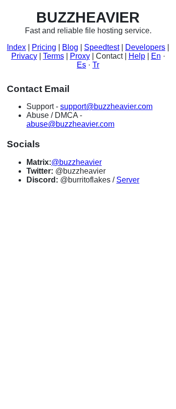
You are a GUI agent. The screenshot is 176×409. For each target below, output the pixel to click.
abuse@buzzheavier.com (70, 124)
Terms (53, 56)
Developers (145, 47)
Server (127, 180)
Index (16, 47)
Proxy (80, 56)
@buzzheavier (76, 162)
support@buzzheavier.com (106, 106)
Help (137, 56)
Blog (70, 47)
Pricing (44, 47)
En (156, 56)
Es (81, 65)
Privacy (24, 56)
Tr (95, 65)
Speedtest (101, 47)
